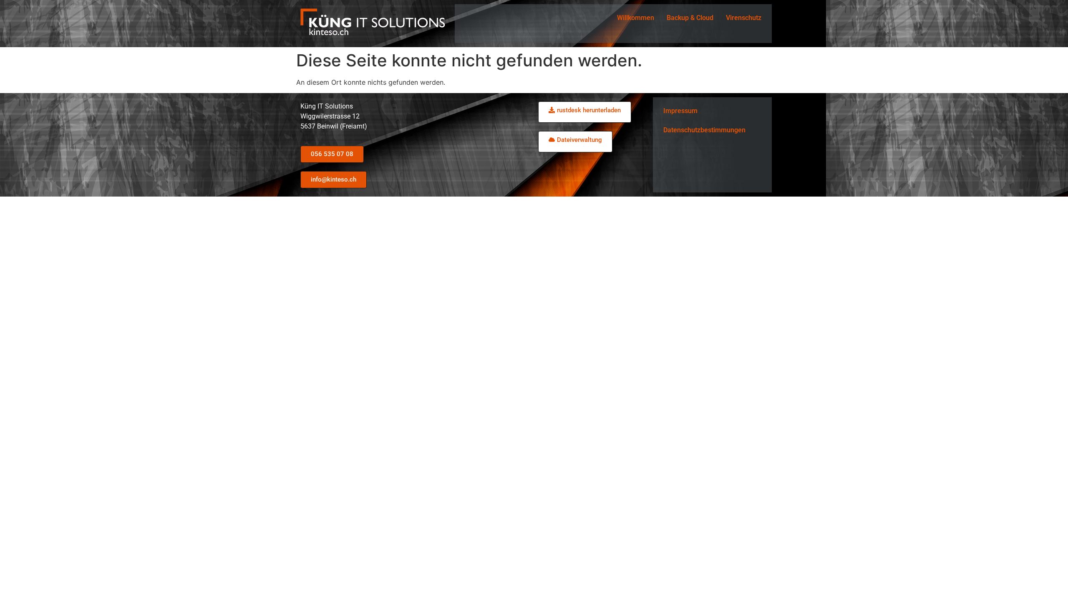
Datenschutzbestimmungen (704, 130)
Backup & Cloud (690, 18)
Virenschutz (743, 18)
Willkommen (635, 18)
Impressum (680, 111)
